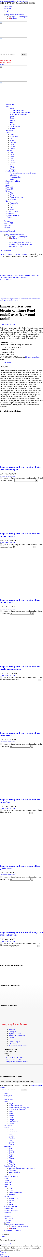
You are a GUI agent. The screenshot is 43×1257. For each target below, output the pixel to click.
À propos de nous (15, 1034)
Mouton (12, 141)
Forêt (12, 161)
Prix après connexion (20, 277)
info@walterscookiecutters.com (17, 1062)
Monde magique (15, 177)
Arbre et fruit (14, 203)
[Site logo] (13, 36)
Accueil (3, 254)
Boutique (9, 254)
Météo (12, 209)
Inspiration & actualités (17, 1036)
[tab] (8, 363)
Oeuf (11, 139)
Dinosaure (13, 175)
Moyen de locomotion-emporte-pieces (23, 173)
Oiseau (12, 163)
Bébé (12, 193)
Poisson (12, 149)
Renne (12, 116)
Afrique (12, 167)
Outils (12, 179)
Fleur (12, 145)
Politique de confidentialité (18, 1046)
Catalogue (12, 1032)
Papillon (13, 143)
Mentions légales (14, 1042)
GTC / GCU (13, 1044)
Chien (12, 155)
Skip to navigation (6, 1)
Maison (12, 128)
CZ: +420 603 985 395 (14, 1058)
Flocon (12, 120)
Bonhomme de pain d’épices (20, 112)
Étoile (12, 118)
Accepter (3, 1252)
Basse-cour (14, 137)
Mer (11, 165)
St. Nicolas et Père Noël (18, 114)
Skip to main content (20, 1)
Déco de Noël (15, 126)
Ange (12, 108)
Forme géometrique (16, 197)
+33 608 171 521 (5, 62)
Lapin (12, 135)
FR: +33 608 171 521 (14, 1060)
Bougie (12, 124)
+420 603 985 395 (5, 61)
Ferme (12, 159)
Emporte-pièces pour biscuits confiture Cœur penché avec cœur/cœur (20, 667)
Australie (13, 169)
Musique (13, 199)
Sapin (12, 122)
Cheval (12, 157)
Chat (11, 153)
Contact (11, 1038)
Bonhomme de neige (17, 110)
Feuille (12, 205)
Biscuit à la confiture (20, 254)
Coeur (12, 195)
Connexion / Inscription (12, 1230)
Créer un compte (6, 1244)
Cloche (12, 147)
